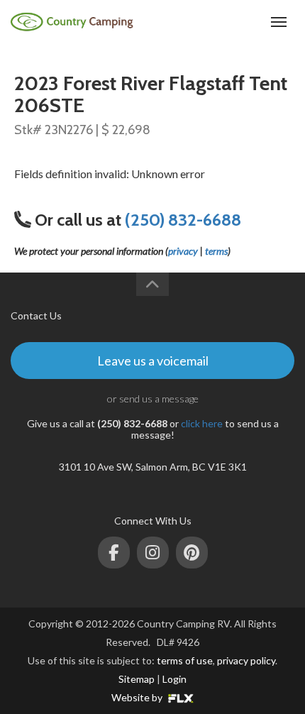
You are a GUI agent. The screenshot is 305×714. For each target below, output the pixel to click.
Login (174, 679)
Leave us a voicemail (153, 360)
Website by (138, 697)
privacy (183, 251)
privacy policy (246, 660)
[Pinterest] (192, 553)
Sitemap (136, 679)
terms (216, 251)
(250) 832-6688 (225, 21)
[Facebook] (114, 553)
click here (202, 423)
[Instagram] (153, 553)
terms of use (185, 660)
